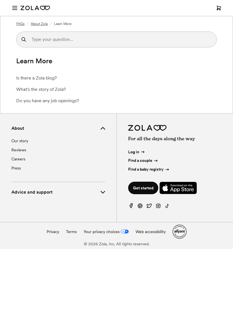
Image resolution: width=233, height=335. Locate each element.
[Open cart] (219, 8)
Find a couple (140, 160)
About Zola (39, 24)
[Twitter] (149, 207)
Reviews (18, 150)
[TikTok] (167, 207)
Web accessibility (151, 231)
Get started (143, 188)
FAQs (20, 24)
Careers (18, 159)
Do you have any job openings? (47, 100)
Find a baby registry (146, 169)
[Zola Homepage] (35, 8)
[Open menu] (14, 8)
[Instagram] (158, 207)
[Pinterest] (140, 207)
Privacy (53, 231)
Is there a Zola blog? (36, 78)
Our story (19, 141)
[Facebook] (131, 207)
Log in (133, 152)
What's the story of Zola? (41, 89)
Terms (71, 231)
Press (16, 168)
